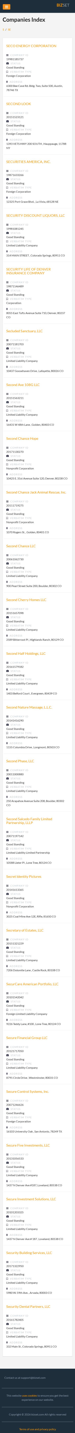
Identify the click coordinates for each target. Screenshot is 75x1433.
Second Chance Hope (22, 438)
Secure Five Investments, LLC (28, 1145)
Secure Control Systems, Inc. (27, 1091)
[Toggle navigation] (6, 7)
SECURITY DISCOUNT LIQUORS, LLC (35, 215)
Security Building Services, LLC (29, 1253)
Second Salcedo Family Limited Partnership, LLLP (29, 821)
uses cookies (29, 1395)
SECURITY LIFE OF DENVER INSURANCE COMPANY (28, 271)
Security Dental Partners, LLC (28, 1306)
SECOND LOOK (18, 104)
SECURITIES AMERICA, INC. (28, 162)
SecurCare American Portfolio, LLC (32, 984)
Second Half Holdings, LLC (26, 653)
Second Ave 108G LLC (23, 385)
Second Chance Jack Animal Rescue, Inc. (36, 492)
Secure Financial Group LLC (27, 1038)
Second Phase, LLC (20, 761)
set (63, 5)
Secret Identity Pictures (23, 876)
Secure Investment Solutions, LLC (31, 1199)
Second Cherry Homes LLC (26, 600)
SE (9, 29)
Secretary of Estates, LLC (25, 930)
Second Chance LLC (21, 546)
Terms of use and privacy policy (37, 1429)
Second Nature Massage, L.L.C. (29, 707)
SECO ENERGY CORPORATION (31, 46)
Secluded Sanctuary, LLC (24, 331)
